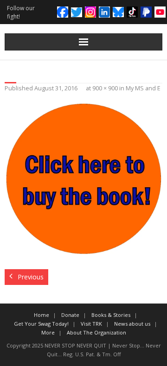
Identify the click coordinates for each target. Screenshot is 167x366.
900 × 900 (105, 88)
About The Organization (96, 332)
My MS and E (143, 88)
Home (41, 314)
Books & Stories (110, 314)
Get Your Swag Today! (41, 323)
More (48, 332)
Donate (70, 314)
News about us (132, 323)
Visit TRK (91, 323)
